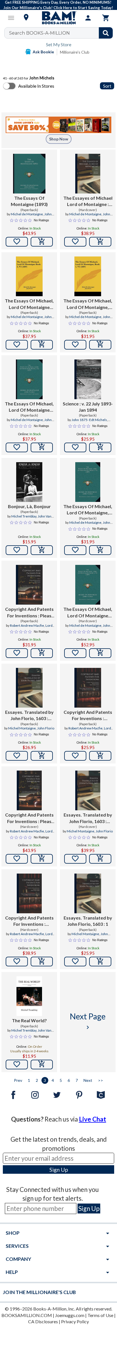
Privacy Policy (75, 1321)
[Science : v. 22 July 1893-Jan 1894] (87, 379)
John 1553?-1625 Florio (91, 936)
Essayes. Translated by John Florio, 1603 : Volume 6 (29, 715)
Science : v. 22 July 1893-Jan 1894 (88, 407)
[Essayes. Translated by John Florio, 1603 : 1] (87, 893)
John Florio (45, 728)
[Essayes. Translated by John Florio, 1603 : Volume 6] (29, 687)
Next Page (88, 1020)
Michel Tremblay (23, 516)
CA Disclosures (43, 1321)
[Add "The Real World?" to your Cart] (42, 1064)
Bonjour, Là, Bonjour (29, 506)
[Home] (58, 17)
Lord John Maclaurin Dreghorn (31, 627)
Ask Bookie (43, 51)
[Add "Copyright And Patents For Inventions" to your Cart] (42, 653)
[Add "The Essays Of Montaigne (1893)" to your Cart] (42, 242)
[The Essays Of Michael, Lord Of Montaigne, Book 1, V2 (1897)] (87, 276)
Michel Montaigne (22, 728)
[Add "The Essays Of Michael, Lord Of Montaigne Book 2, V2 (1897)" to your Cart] (42, 345)
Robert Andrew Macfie (27, 625)
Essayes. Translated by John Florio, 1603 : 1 (88, 921)
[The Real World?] (29, 996)
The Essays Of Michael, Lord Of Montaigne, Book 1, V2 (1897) (87, 304)
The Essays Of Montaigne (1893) (29, 201)
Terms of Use (100, 1315)
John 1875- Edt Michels (89, 420)
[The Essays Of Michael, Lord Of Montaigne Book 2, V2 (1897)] (29, 276)
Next (87, 1080)
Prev (18, 1080)
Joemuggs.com (69, 1315)
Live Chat (92, 1119)
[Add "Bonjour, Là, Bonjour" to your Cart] (42, 550)
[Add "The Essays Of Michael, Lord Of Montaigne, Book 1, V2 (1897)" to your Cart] (100, 345)
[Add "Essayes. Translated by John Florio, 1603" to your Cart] (42, 756)
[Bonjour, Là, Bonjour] (29, 482)
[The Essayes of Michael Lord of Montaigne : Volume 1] (88, 173)
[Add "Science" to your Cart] (100, 447)
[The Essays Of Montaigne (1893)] (29, 173)
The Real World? (29, 1020)
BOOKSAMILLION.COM (26, 1315)
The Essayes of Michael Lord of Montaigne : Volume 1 (87, 201)
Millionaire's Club (74, 52)
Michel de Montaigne (27, 214)
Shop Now (58, 138)
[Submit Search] (106, 33)
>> (100, 1080)
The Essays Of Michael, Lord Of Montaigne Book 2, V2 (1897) (29, 304)
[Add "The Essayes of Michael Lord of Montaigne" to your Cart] (100, 242)
